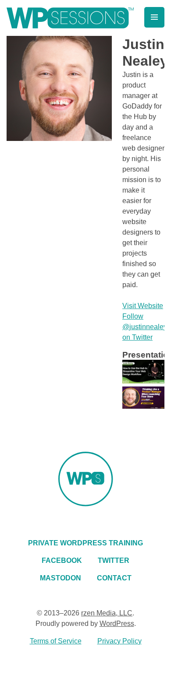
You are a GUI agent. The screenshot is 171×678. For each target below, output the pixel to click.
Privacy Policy (119, 641)
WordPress (117, 623)
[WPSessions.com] (70, 18)
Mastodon (60, 578)
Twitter (113, 560)
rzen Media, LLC (106, 613)
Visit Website (142, 305)
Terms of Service (56, 641)
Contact (114, 578)
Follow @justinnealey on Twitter (144, 327)
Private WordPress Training (85, 543)
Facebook (62, 560)
